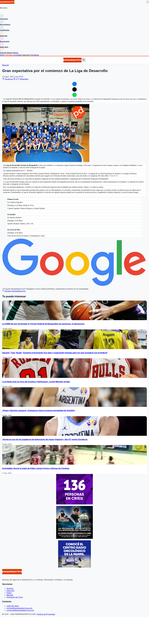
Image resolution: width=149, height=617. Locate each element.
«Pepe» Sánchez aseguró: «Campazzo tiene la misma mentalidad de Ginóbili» (38, 410)
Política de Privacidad (46, 614)
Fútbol (9, 593)
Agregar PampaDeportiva (15, 291)
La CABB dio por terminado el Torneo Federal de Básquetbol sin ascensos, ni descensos (43, 324)
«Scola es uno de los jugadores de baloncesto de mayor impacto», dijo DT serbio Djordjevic (45, 439)
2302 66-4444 (13, 606)
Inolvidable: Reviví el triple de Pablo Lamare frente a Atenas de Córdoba (35, 468)
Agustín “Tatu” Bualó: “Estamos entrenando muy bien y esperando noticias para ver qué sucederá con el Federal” (55, 353)
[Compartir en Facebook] (74, 84)
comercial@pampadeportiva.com (20, 610)
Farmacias (34, 55)
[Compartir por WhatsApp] (74, 95)
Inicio (2, 55)
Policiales (9, 55)
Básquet (10, 595)
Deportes (26, 55)
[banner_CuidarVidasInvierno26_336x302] (74, 538)
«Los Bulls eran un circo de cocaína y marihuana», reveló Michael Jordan (36, 382)
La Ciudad (17, 55)
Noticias (10, 588)
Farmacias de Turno (15, 597)
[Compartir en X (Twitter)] (74, 89)
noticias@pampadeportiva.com (19, 608)
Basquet (5, 65)
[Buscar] (83, 60)
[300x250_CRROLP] (74, 567)
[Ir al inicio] (72, 60)
